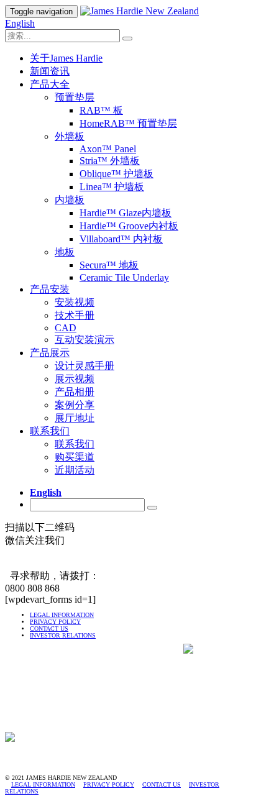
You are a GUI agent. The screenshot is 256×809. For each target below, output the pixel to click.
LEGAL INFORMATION (62, 614)
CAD (65, 327)
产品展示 (50, 352)
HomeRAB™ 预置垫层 (128, 123)
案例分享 (74, 405)
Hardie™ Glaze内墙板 (125, 213)
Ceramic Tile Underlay (124, 277)
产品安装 (50, 289)
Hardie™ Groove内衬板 (129, 226)
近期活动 (74, 470)
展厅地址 (74, 418)
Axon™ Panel (108, 149)
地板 (65, 252)
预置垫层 (74, 97)
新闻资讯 (50, 71)
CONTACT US (49, 628)
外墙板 (70, 136)
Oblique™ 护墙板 (116, 173)
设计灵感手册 (84, 365)
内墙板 (70, 199)
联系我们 (50, 431)
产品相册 (74, 391)
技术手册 (74, 315)
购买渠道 (74, 457)
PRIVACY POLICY (55, 621)
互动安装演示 (84, 339)
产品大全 (50, 84)
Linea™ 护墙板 (112, 186)
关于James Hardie (66, 58)
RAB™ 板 (101, 110)
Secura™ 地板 (109, 265)
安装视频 (74, 302)
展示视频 (74, 378)
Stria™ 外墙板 (110, 160)
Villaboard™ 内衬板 (121, 239)
